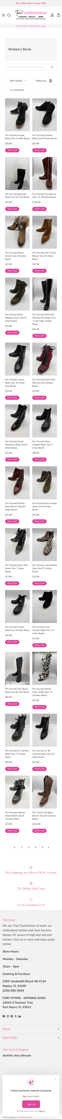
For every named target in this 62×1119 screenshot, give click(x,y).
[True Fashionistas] (31, 15)
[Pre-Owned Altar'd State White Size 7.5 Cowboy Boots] (44, 668)
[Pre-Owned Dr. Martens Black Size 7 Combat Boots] (17, 730)
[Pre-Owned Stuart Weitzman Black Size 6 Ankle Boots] (17, 420)
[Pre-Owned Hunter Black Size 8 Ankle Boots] (17, 606)
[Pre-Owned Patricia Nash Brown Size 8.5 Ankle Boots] (17, 482)
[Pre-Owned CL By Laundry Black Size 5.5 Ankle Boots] (44, 730)
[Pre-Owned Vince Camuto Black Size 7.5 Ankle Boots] (44, 606)
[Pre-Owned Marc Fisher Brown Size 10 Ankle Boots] (44, 232)
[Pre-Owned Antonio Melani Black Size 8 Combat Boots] (17, 791)
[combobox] (18, 80)
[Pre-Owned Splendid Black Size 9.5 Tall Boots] (17, 173)
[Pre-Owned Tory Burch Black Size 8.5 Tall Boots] (17, 668)
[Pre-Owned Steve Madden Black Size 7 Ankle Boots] (44, 420)
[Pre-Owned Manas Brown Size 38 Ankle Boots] (17, 232)
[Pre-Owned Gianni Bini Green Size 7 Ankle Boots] (17, 544)
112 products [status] (17, 89)
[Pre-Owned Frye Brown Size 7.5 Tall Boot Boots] (44, 173)
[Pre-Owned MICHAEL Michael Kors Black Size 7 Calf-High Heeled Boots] (44, 294)
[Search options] (53, 67)
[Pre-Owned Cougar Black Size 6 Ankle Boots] (17, 114)
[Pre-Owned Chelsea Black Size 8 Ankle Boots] (44, 114)
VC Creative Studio (24, 1117)
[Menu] (3, 15)
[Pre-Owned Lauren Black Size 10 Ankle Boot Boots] (17, 359)
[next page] (48, 847)
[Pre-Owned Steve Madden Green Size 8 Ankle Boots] (17, 294)
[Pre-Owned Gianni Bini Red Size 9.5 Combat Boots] (44, 359)
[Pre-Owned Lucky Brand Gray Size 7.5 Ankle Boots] (44, 544)
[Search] (10, 15)
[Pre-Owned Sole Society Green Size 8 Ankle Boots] (44, 482)
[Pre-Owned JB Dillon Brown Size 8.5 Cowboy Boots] (44, 791)
